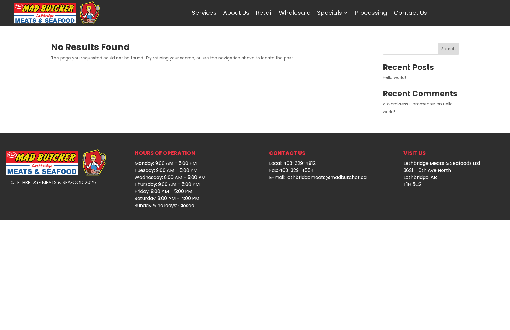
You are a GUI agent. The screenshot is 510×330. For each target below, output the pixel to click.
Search (448, 49)
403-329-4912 (299, 163)
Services (204, 13)
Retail (264, 13)
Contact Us (410, 13)
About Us (236, 13)
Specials (329, 13)
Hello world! (394, 77)
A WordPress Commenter (409, 104)
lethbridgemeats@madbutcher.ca (326, 177)
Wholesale (294, 13)
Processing (370, 13)
